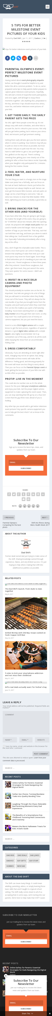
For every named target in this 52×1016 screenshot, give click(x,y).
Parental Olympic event (36, 367)
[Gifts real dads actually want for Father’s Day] (26, 683)
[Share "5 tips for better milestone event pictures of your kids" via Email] (23, 499)
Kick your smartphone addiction (33, 386)
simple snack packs (32, 224)
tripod (7, 334)
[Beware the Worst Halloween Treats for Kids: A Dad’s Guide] (8, 828)
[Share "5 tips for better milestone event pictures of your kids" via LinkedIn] (33, 494)
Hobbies (10, 866)
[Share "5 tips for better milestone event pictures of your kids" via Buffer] (38, 494)
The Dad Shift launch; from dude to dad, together (23, 590)
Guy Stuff (33, 860)
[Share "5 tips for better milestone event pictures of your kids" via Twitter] (13, 494)
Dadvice (37, 38)
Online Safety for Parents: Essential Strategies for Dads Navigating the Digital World (27, 785)
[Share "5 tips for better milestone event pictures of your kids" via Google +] (18, 494)
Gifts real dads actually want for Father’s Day (26, 687)
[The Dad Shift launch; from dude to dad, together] (26, 584)
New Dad (21, 866)
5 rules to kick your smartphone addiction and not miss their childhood (24, 674)
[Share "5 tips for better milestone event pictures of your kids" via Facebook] (9, 494)
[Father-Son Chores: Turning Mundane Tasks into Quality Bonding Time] (8, 796)
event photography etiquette (33, 80)
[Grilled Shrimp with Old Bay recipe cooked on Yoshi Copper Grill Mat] (26, 613)
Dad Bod (10, 855)
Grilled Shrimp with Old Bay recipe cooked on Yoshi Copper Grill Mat (25, 634)
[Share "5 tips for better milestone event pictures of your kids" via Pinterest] (28, 494)
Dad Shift (17, 38)
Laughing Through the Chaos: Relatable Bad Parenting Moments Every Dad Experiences (29, 806)
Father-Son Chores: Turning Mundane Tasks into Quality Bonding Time (28, 795)
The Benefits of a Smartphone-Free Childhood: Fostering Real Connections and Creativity (28, 817)
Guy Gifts (21, 860)
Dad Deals (22, 855)
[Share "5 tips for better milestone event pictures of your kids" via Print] (28, 499)
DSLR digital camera (25, 325)
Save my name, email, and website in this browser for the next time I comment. (25, 747)
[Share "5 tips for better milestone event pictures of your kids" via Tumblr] (23, 494)
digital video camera (26, 331)
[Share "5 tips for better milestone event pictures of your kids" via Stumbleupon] (43, 494)
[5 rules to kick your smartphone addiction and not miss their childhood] (26, 655)
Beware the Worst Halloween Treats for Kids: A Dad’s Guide (29, 827)
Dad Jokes (34, 855)
